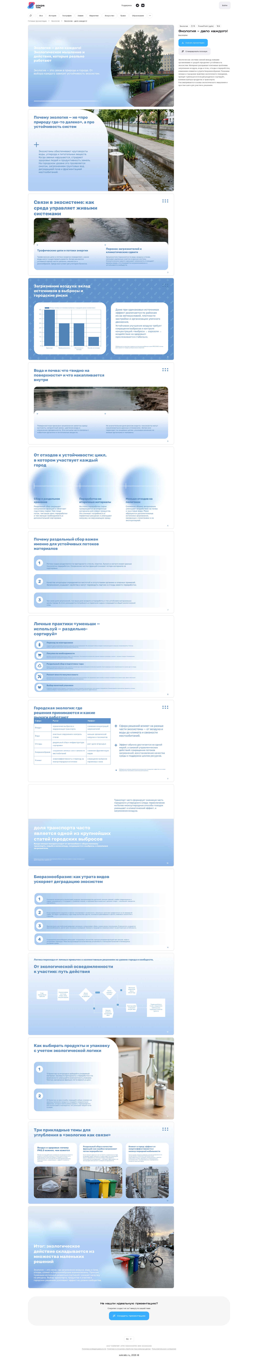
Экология (55, 21)
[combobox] (129, 1339)
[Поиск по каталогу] (30, 15)
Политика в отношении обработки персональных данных (129, 1349)
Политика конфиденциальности (94, 1349)
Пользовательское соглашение (164, 1349)
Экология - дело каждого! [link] (75, 21)
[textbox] (68, 54)
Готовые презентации (37, 21)
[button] (225, 5)
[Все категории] (150, 15)
